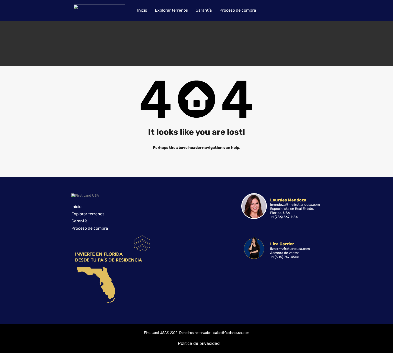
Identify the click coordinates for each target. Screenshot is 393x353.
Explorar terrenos (171, 10)
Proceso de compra (237, 10)
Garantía (204, 10)
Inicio (142, 10)
